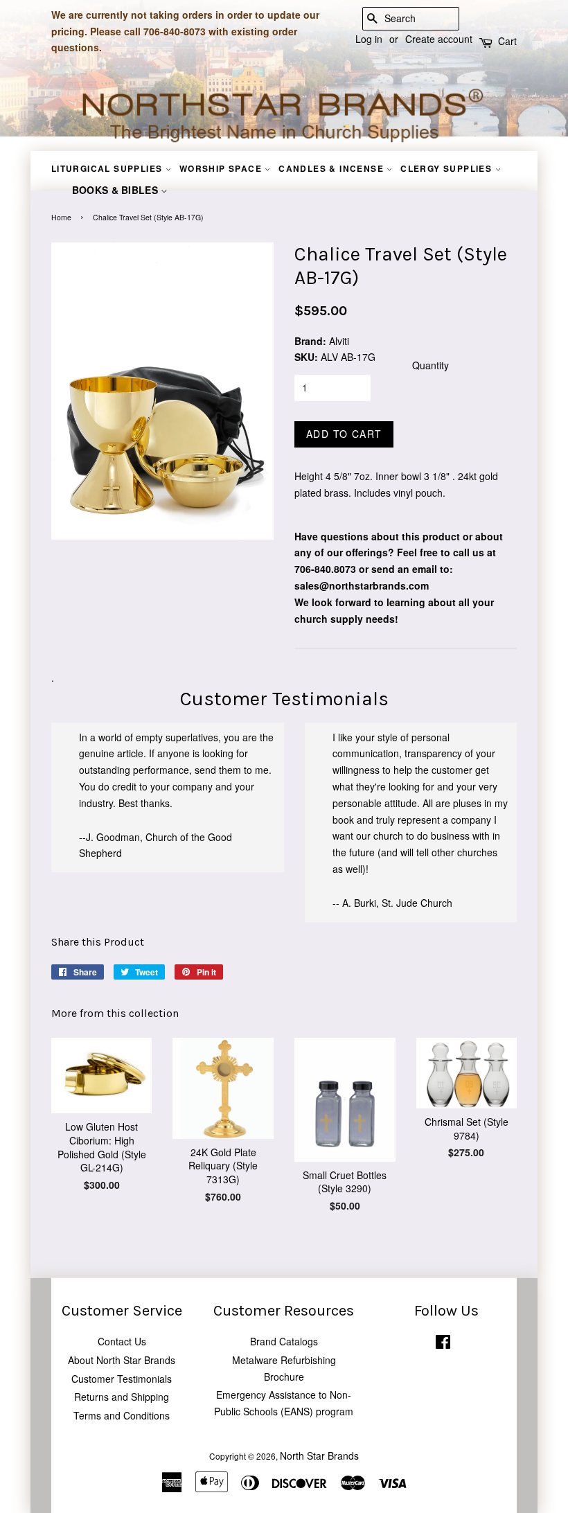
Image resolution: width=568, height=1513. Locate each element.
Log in (368, 39)
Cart (507, 41)
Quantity (430, 365)
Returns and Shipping (121, 1397)
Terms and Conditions (121, 1415)
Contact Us (122, 1341)
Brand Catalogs (284, 1341)
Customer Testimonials (121, 1379)
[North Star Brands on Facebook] (443, 1344)
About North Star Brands (121, 1360)
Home (61, 217)
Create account (438, 39)
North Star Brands (319, 1455)
